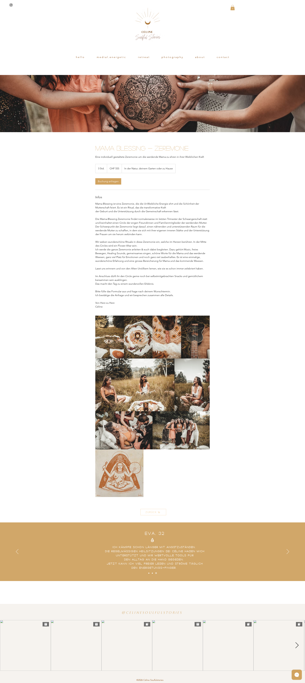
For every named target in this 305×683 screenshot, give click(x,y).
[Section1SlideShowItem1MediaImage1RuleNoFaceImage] (149, 573)
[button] (232, 7)
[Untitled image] (109, 337)
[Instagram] (11, 5)
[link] (108, 181)
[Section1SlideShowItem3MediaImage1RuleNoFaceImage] (156, 573)
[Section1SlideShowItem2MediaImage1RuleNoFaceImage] (152, 573)
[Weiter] (288, 552)
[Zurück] (17, 552)
